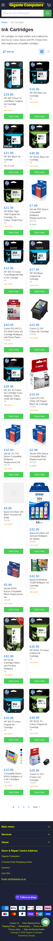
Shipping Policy (8, 926)
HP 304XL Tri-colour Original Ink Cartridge (39, 653)
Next (35, 807)
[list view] (48, 51)
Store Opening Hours (31, 923)
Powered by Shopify (26, 935)
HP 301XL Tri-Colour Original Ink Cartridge (38, 724)
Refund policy (24, 926)
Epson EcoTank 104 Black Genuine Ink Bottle (13, 515)
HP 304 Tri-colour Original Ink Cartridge (12, 724)
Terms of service (40, 926)
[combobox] (22, 13)
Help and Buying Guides (34, 929)
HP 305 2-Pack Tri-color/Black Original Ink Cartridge (13, 101)
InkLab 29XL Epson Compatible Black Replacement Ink (39, 456)
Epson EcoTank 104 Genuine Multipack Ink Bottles (39, 536)
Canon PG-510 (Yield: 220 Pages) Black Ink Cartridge (39, 401)
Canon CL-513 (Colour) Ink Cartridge (37, 777)
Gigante (7, 782)
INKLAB (33, 221)
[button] (45, 922)
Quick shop (14, 116)
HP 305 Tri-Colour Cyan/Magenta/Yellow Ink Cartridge (13, 275)
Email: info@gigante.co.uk (13, 879)
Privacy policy (15, 929)
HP (5, 107)
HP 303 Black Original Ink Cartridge (36, 276)
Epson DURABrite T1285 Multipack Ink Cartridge (39, 582)
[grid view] (42, 51)
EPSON (7, 520)
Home (4, 22)
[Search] (48, 13)
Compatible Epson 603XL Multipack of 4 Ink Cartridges (13, 776)
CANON (7, 340)
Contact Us (14, 923)
